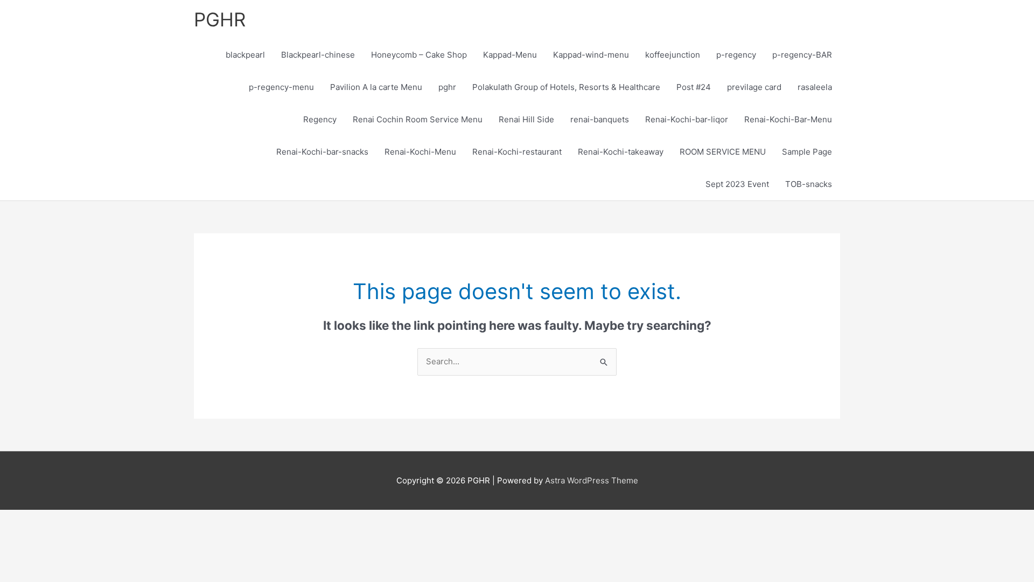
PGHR (220, 19)
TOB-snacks (808, 184)
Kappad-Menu (510, 55)
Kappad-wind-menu (591, 55)
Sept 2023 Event (737, 184)
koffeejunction (672, 55)
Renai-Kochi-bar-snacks (322, 152)
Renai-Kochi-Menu (420, 152)
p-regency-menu (281, 87)
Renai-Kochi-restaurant (517, 152)
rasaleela (815, 87)
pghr (447, 87)
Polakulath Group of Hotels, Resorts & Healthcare (566, 87)
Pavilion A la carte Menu (376, 87)
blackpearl (245, 55)
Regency (320, 119)
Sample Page (807, 152)
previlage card (754, 87)
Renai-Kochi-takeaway (620, 152)
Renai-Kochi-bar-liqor (686, 119)
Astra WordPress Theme (591, 480)
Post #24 (693, 87)
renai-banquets (599, 119)
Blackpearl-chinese (318, 55)
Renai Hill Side (526, 119)
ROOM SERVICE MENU (723, 152)
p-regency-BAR (802, 55)
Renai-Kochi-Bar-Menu (788, 119)
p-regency (736, 55)
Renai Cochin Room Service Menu (418, 119)
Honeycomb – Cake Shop (419, 55)
